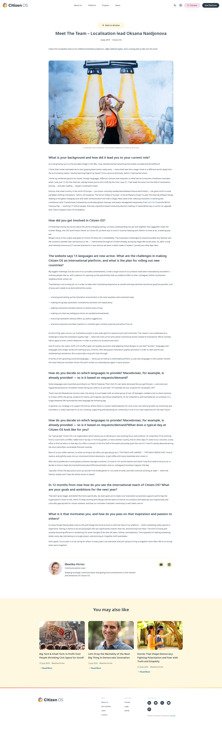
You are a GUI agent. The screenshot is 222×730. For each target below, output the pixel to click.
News (117, 5)
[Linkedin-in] (149, 703)
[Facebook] (156, 703)
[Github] (149, 709)
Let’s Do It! (152, 202)
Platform (92, 5)
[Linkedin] (169, 564)
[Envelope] (161, 564)
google (173, 716)
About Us (78, 5)
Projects (105, 5)
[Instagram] (162, 703)
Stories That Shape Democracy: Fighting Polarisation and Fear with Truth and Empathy (157, 657)
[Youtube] (169, 703)
